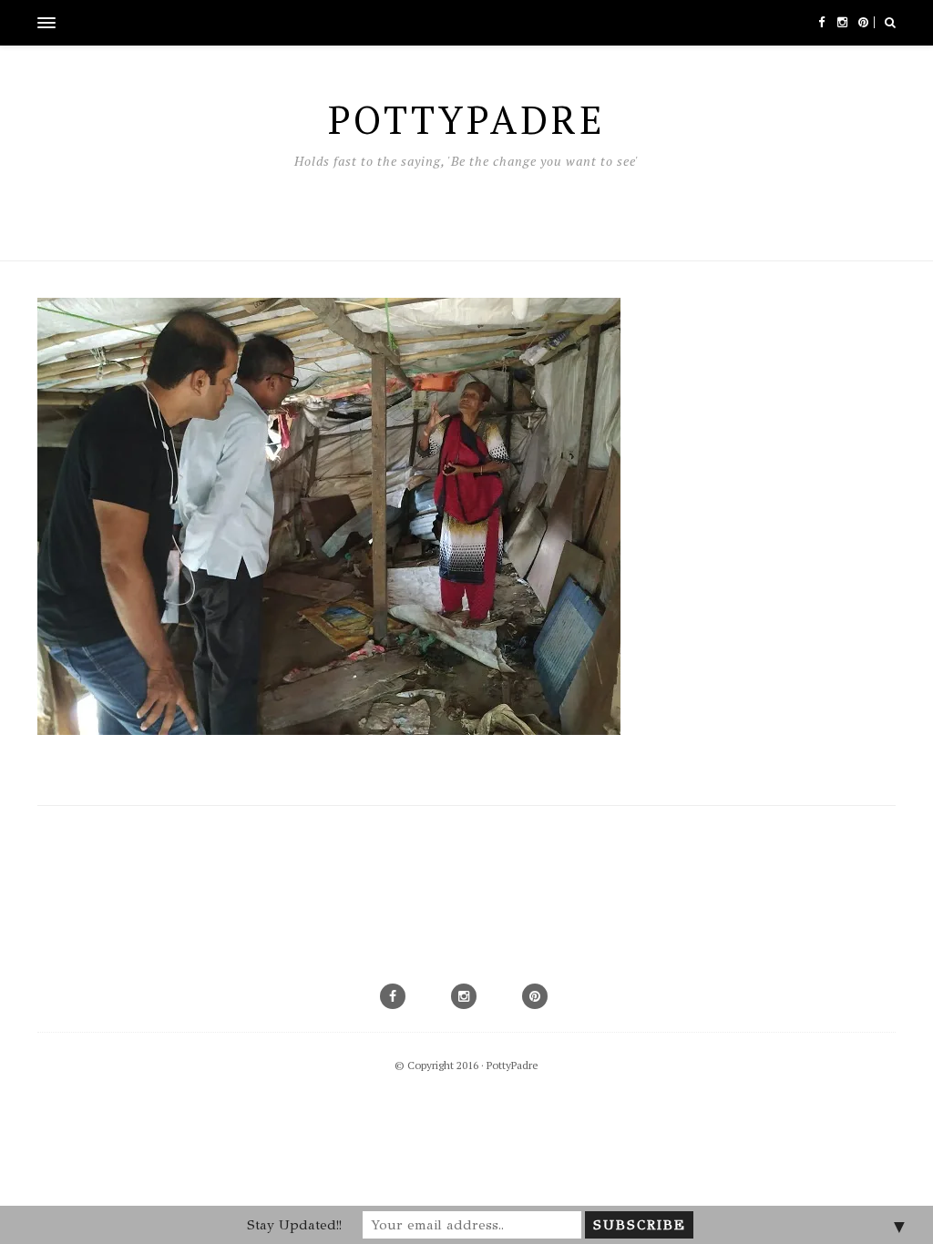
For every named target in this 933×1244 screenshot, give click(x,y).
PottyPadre (512, 1065)
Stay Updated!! (294, 1225)
